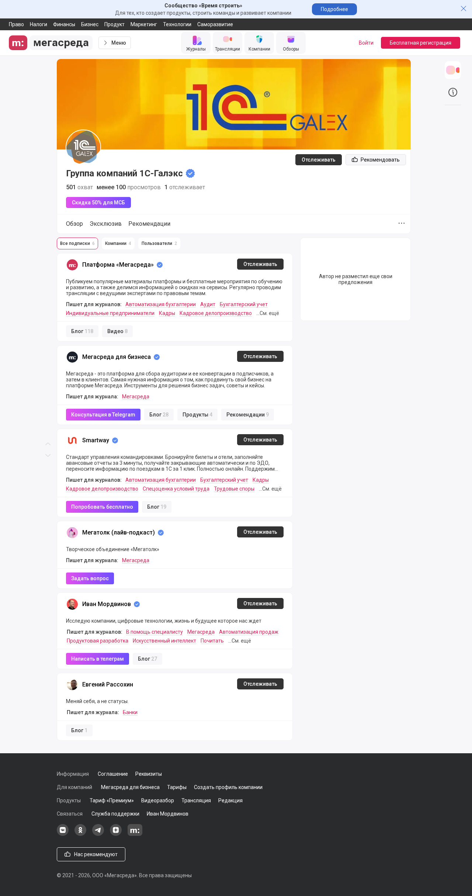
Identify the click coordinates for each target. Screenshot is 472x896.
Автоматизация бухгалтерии (160, 304)
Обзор (74, 223)
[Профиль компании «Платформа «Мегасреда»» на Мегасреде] (72, 265)
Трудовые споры (234, 489)
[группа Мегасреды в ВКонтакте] (63, 834)
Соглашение (113, 774)
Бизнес (89, 24)
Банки (130, 712)
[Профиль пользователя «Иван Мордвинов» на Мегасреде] (72, 604)
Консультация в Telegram (103, 415)
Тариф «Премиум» (112, 800)
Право (16, 24)
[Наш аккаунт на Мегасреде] (135, 834)
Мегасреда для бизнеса (116, 356)
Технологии (177, 24)
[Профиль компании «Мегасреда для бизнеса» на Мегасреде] (72, 357)
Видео (117, 331)
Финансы (64, 24)
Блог (82, 331)
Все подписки (77, 243)
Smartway (95, 440)
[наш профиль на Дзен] (116, 834)
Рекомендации (149, 223)
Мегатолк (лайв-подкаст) (118, 532)
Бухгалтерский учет (244, 304)
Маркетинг (144, 24)
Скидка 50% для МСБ (98, 202)
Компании (118, 243)
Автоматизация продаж (248, 632)
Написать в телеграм (97, 659)
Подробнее (334, 9)
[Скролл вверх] (48, 224)
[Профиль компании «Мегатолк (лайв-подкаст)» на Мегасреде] (72, 532)
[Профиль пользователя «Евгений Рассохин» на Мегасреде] (72, 684)
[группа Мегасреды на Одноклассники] (80, 834)
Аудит (207, 304)
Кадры (167, 313)
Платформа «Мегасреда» (118, 264)
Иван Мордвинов (106, 604)
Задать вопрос (90, 578)
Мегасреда (135, 396)
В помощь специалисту (154, 632)
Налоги (38, 24)
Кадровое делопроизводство (216, 313)
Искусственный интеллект (164, 641)
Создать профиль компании (228, 787)
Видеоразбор (157, 800)
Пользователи (159, 243)
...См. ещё (267, 313)
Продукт (114, 24)
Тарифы (177, 787)
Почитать (212, 641)
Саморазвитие (215, 24)
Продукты (197, 415)
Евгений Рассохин (107, 684)
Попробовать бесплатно (102, 507)
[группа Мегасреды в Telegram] (98, 834)
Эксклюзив (106, 223)
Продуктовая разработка (97, 641)
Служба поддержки (115, 814)
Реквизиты (148, 774)
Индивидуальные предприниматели (110, 313)
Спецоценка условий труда (176, 489)
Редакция (230, 800)
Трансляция (196, 800)
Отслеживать (319, 160)
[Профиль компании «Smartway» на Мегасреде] (72, 440)
